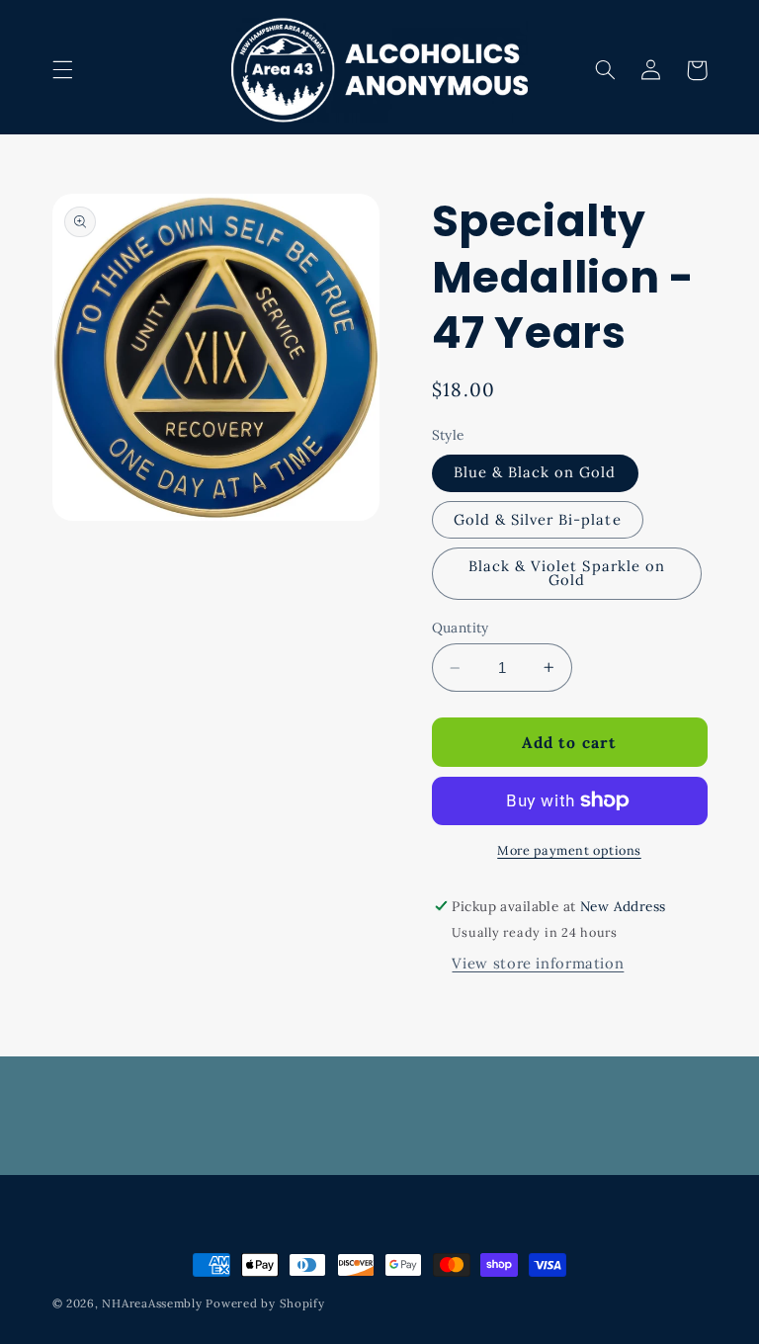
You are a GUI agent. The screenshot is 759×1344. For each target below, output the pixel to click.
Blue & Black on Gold (535, 471)
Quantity (460, 627)
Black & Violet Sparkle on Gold (566, 573)
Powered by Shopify (265, 1303)
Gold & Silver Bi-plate (538, 519)
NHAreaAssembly (152, 1303)
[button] (62, 70)
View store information (538, 963)
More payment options (569, 850)
